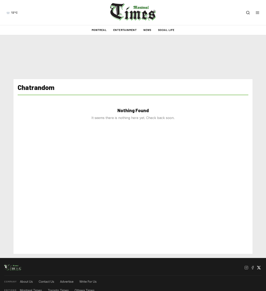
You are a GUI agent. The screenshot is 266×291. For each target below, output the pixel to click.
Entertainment (125, 30)
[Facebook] (252, 267)
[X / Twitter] (259, 267)
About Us (26, 281)
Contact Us (46, 281)
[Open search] (248, 12)
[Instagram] (246, 267)
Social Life (166, 30)
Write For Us (88, 281)
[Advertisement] (133, 57)
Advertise (67, 281)
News (147, 30)
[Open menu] (257, 12)
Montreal (99, 30)
